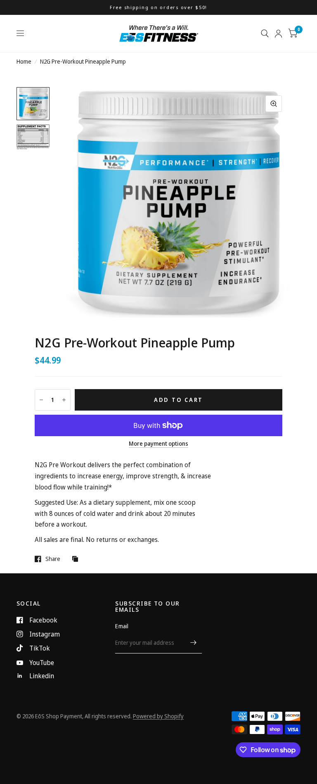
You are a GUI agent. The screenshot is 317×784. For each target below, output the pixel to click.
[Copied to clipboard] (77, 559)
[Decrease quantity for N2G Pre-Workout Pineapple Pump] (41, 400)
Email (121, 626)
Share (52, 559)
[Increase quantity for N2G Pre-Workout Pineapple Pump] (64, 400)
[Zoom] (273, 103)
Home (24, 61)
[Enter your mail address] (193, 642)
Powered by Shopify (158, 716)
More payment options (158, 443)
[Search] (265, 33)
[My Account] (278, 33)
